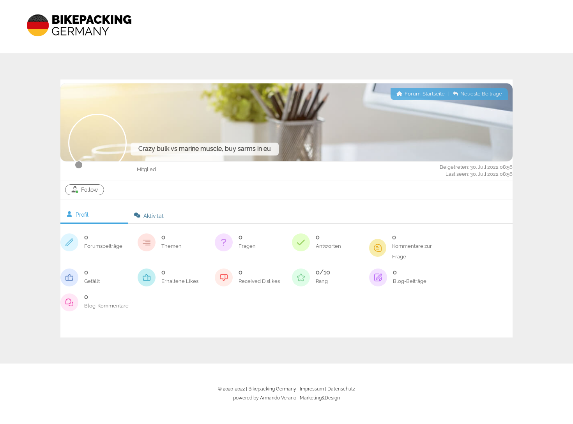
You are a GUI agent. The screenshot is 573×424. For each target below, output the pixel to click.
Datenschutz (341, 389)
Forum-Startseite (424, 94)
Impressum (312, 389)
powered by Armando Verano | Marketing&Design (286, 398)
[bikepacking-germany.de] (79, 43)
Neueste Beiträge (480, 94)
